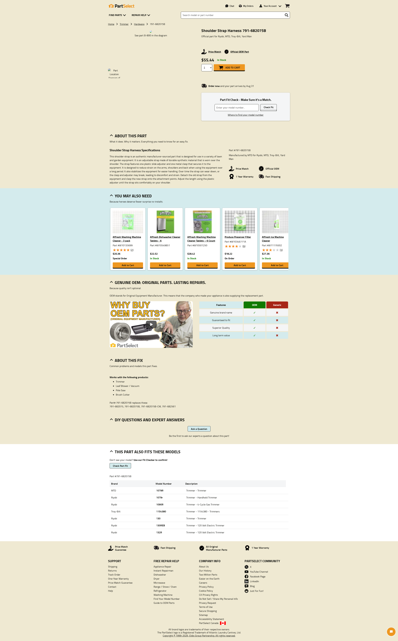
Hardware (139, 24)
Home (111, 24)
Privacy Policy (206, 586)
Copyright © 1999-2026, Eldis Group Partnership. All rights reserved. (199, 635)
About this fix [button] (129, 360)
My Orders (248, 6)
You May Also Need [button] (133, 196)
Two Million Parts (208, 574)
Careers (203, 582)
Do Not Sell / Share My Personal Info (218, 599)
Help (110, 590)
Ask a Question (199, 429)
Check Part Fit (120, 466)
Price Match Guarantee (120, 582)
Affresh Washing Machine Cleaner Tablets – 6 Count (201, 238)
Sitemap (203, 615)
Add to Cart (232, 67)
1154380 (161, 511)
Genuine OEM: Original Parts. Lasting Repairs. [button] (160, 282)
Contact (112, 586)
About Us (204, 566)
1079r (159, 497)
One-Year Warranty (118, 578)
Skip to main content (199, 21)
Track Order (114, 574)
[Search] (286, 15)
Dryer (157, 578)
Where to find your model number (246, 115)
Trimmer (124, 24)
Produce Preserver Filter (238, 237)
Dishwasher (160, 574)
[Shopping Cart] (287, 6)
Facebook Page (257, 576)
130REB (160, 525)
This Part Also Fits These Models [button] (147, 452)
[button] (118, 15)
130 (158, 518)
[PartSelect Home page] (121, 6)
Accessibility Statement (211, 619)
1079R (159, 490)
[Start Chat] (391, 632)
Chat (232, 6)
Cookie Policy (206, 590)
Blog (252, 586)
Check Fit (268, 107)
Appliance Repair (162, 566)
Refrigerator (160, 590)
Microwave (159, 582)
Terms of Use (206, 607)
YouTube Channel (259, 571)
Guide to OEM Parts (164, 603)
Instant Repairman (163, 570)
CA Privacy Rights (208, 594)
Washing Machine (163, 594)
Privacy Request (207, 603)
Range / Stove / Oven (165, 586)
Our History (205, 570)
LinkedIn (254, 581)
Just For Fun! (257, 591)
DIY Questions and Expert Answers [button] (150, 420)
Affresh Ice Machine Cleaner (273, 238)
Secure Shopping (208, 611)
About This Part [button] (131, 136)
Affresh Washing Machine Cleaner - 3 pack (127, 238)
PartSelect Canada (208, 623)
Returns (112, 570)
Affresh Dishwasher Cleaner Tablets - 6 (165, 238)
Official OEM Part (239, 51)
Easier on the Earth (209, 578)
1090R (159, 504)
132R (159, 532)
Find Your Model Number (167, 599)
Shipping (112, 566)
